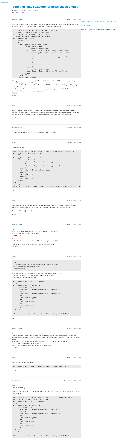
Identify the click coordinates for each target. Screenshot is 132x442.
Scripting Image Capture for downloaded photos (45, 6)
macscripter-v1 (16, 12)
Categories (90, 21)
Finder (22, 12)
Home (83, 21)
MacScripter (4, 2)
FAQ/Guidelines (100, 21)
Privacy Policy (85, 25)
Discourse (92, 29)
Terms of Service (111, 21)
